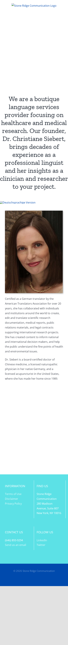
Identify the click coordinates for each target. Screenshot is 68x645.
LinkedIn (42, 540)
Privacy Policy (13, 503)
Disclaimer (11, 499)
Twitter (41, 545)
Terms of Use (13, 494)
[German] (17, 202)
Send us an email (15, 545)
